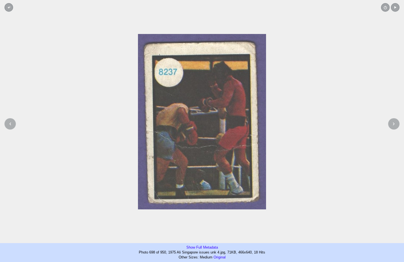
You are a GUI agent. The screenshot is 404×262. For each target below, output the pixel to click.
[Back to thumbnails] (8, 7)
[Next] (394, 124)
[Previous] (10, 124)
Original (220, 257)
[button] (395, 7)
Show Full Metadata (202, 247)
